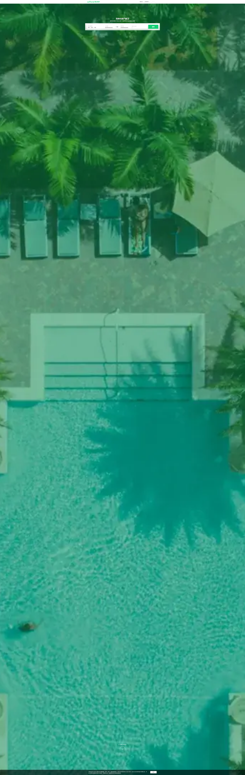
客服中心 (141, 1)
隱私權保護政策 (118, 773)
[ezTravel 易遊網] (93, 1)
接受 (153, 772)
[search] (109, 27)
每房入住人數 (134, 26)
